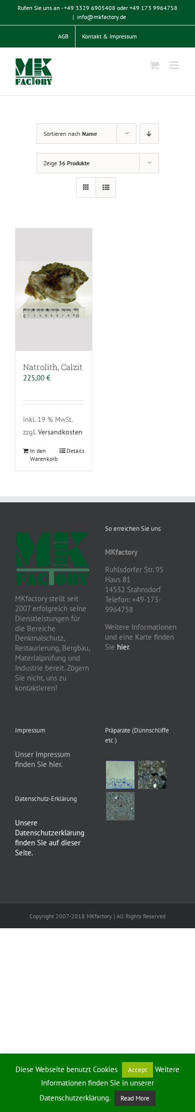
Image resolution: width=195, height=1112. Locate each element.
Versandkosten (60, 431)
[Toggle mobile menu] (175, 65)
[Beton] (120, 806)
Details (75, 450)
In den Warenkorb (41, 454)
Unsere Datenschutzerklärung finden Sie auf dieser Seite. (49, 837)
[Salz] (120, 774)
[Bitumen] (152, 774)
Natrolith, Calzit (52, 367)
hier (123, 647)
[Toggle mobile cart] (155, 65)
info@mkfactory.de (101, 16)
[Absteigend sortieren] (149, 133)
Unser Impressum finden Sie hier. (42, 759)
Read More (135, 1098)
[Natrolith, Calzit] (54, 289)
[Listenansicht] (106, 187)
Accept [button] (137, 1070)
